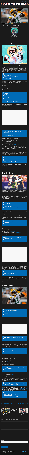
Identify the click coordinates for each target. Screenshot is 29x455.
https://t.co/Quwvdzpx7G (14, 76)
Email (2, 436)
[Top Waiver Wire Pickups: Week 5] (5, 408)
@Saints (6, 93)
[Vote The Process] (14, 3)
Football (10, 23)
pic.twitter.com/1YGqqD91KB (9, 350)
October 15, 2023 (15, 274)
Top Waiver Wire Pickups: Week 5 (4, 414)
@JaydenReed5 (15, 310)
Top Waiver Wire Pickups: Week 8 (7, 403)
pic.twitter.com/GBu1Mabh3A (8, 238)
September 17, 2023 (18, 369)
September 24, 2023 (16, 207)
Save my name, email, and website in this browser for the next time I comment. (13, 444)
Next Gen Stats (16, 229)
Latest (12, 23)
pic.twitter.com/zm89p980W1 (20, 337)
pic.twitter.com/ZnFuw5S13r (8, 313)
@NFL (6, 273)
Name (2, 431)
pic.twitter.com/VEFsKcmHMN (11, 206)
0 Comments (13, 26)
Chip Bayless (3, 23)
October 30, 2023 (15, 101)
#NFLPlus (10, 76)
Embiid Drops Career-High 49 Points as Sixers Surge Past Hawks (14, 409)
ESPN (11, 228)
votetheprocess (9, 26)
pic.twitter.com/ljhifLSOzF (10, 273)
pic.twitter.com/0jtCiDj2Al (22, 383)
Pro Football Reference (12, 142)
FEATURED (7, 23)
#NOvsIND (7, 75)
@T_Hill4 (5, 99)
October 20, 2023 (10, 135)
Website (2, 440)
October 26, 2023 (16, 396)
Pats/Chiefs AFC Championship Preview (23, 414)
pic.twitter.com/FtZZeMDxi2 (8, 368)
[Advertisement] (14, 117)
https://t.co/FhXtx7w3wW (14, 312)
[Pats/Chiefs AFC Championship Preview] (23, 408)
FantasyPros (10, 150)
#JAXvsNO (8, 132)
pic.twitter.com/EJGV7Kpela (8, 77)
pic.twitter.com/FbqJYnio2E (8, 395)
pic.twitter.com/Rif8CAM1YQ (8, 222)
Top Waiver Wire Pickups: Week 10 (22, 403)
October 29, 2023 (10, 78)
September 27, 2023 (18, 338)
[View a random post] (27, 6)
